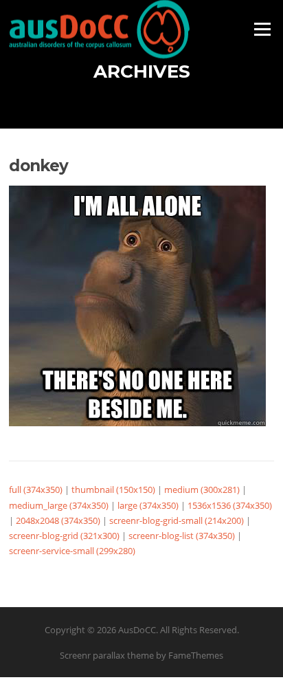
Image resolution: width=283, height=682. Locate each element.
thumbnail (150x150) (113, 489)
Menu (262, 29)
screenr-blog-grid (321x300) (64, 535)
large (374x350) (148, 505)
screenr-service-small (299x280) (72, 550)
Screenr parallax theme (107, 655)
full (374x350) (36, 489)
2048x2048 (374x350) (58, 520)
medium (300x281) (202, 489)
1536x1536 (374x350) (230, 505)
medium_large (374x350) (59, 505)
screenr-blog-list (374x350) (181, 535)
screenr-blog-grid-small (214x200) (176, 520)
